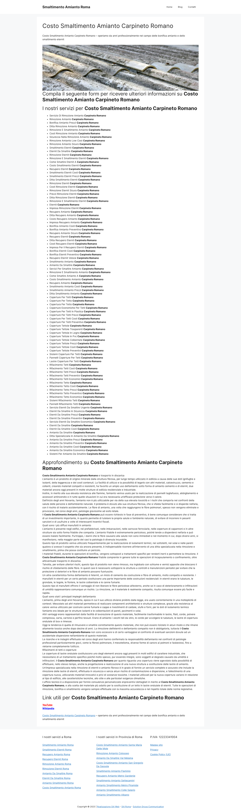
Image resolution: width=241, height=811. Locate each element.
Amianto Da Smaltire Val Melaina (114, 758)
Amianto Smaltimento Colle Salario (115, 790)
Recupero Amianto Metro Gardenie (115, 775)
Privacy (154, 749)
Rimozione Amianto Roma (56, 764)
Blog (180, 7)
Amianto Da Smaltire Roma (57, 773)
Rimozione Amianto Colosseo (112, 753)
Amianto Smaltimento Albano (112, 794)
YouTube (47, 704)
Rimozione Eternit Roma (55, 768)
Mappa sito (156, 745)
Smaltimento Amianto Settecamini (115, 780)
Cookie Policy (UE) (160, 754)
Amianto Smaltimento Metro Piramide (117, 785)
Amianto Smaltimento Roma (58, 783)
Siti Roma (126, 806)
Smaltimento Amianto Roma (66, 7)
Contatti (192, 7)
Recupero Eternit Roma (55, 759)
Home (169, 7)
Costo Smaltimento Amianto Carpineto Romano (68, 715)
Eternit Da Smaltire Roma (56, 778)
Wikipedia (48, 708)
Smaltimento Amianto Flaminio (113, 771)
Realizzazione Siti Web (108, 806)
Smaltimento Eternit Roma (57, 749)
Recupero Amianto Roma (56, 754)
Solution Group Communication (148, 806)
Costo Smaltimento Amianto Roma (61, 787)
